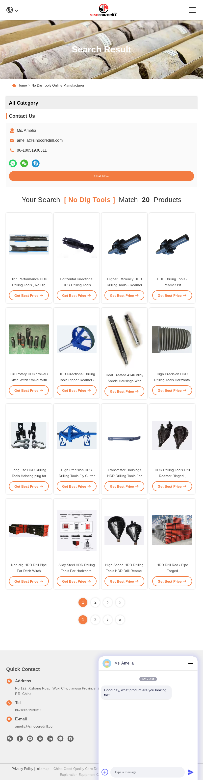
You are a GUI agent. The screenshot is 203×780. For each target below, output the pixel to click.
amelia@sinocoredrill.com (40, 140)
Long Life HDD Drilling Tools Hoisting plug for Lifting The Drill (29, 476)
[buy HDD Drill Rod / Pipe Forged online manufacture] (172, 530)
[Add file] (105, 772)
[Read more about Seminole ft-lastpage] (120, 619)
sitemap (43, 769)
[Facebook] (19, 740)
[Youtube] (40, 740)
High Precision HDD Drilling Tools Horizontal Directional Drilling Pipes (172, 380)
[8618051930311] (60, 740)
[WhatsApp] (12, 163)
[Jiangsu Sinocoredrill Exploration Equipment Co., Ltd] (103, 10)
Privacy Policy (22, 769)
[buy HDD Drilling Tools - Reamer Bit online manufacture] (172, 244)
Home (22, 85)
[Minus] (191, 663)
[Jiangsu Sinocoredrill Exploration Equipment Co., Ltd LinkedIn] (50, 740)
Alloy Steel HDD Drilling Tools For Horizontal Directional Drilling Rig (76, 571)
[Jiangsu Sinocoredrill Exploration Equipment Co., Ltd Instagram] (29, 740)
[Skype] (35, 163)
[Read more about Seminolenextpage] (107, 619)
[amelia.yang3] (70, 740)
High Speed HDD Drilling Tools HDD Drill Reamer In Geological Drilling (124, 571)
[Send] (191, 772)
